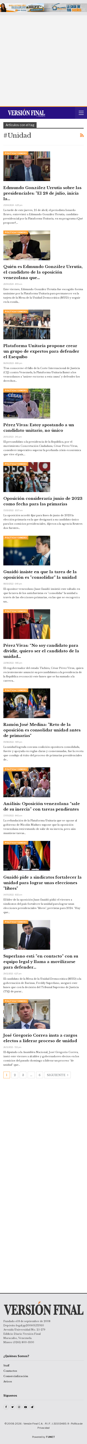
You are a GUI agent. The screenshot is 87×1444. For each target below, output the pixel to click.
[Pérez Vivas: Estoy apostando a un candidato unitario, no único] (26, 403)
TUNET (50, 1436)
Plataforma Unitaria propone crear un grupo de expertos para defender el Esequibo (41, 351)
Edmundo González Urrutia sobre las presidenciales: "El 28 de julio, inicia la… (42, 193)
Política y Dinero (16, 153)
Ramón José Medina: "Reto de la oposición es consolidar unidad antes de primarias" (42, 730)
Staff (6, 1365)
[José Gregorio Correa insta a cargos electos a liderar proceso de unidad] (26, 1014)
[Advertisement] (43, 61)
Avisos (7, 1381)
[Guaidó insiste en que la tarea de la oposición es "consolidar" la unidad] (26, 550)
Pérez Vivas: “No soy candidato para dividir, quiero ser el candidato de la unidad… (41, 651)
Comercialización (15, 1376)
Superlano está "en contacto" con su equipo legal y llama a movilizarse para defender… (40, 962)
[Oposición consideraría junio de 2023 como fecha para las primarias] (26, 477)
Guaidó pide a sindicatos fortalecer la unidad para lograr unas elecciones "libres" (42, 883)
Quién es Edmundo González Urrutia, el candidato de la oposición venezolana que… (43, 272)
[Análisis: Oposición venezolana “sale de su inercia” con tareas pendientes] (26, 782)
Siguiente (56, 1075)
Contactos (10, 1370)
